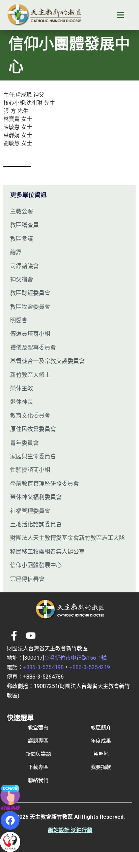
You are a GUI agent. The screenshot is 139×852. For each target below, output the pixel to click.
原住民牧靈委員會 (33, 429)
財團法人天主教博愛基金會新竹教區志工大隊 (67, 537)
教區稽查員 (24, 225)
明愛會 (18, 320)
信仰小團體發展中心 (36, 565)
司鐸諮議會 (24, 266)
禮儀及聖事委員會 (33, 347)
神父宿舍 (21, 279)
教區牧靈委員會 (30, 306)
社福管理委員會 (30, 510)
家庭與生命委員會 (33, 456)
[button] (120, 15)
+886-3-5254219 (89, 667)
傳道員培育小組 (30, 333)
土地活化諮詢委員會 (36, 524)
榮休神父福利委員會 (36, 497)
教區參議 (21, 238)
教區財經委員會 (30, 293)
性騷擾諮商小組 (30, 469)
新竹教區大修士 (30, 374)
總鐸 (16, 252)
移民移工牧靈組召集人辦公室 (47, 551)
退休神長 (21, 401)
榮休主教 (21, 388)
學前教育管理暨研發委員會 (44, 483)
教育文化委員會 (30, 415)
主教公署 (21, 211)
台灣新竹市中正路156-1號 (75, 658)
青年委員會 (24, 442)
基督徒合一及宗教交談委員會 (47, 361)
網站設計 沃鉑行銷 (70, 830)
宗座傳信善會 (27, 579)
